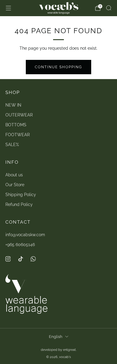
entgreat (69, 350)
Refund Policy (19, 204)
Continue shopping (58, 67)
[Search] (109, 8)
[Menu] (8, 8)
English (55, 336)
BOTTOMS (15, 124)
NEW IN (13, 105)
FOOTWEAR (17, 134)
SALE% (12, 144)
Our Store (14, 184)
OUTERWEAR (19, 115)
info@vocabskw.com (25, 234)
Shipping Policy (20, 194)
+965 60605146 (20, 244)
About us (14, 174)
